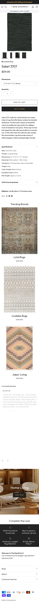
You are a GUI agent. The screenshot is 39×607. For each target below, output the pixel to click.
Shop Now (19, 261)
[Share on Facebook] (9, 196)
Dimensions (6, 79)
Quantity (5, 89)
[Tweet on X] (7, 196)
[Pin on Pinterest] (12, 196)
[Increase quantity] (11, 93)
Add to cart (20, 102)
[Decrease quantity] (3, 93)
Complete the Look (19, 520)
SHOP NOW (19, 495)
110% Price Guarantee (10, 182)
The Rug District (11, 600)
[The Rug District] (19, 7)
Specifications (7, 147)
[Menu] (2, 7)
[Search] (6, 7)
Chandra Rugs (8, 62)
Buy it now (19, 109)
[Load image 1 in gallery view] (19, 32)
